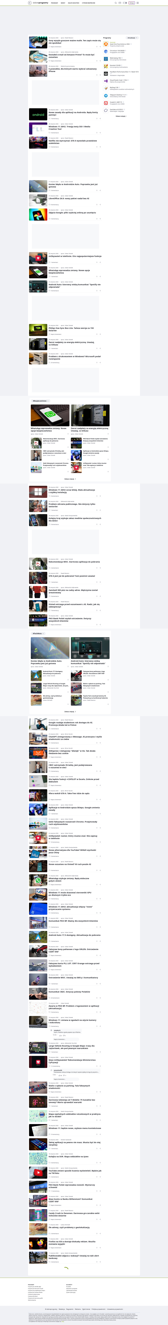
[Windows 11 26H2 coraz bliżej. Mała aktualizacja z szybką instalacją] (38, 492)
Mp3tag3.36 (114, 87)
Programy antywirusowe (117, 46)
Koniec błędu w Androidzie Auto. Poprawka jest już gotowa (73, 185)
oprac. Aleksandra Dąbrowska (69, 52)
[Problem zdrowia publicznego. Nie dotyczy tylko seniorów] (38, 506)
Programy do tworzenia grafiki (35, 1298)
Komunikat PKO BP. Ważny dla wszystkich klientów (73, 921)
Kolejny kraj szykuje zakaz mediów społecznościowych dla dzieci (75, 519)
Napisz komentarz (56, 46)
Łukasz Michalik (47, 700)
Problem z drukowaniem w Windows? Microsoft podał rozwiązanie (75, 357)
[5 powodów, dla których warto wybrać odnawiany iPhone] (38, 71)
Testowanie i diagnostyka (117, 75)
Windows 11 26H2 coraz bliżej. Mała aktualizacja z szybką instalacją (72, 491)
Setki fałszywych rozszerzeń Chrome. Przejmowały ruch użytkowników (56, 464)
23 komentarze (55, 998)
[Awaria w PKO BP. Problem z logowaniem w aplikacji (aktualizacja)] (38, 1008)
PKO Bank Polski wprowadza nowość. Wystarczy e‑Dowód (72, 1186)
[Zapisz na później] (97, 46)
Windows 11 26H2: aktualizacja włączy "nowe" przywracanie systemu (71, 907)
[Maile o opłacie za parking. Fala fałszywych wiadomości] (76, 688)
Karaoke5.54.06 (115, 65)
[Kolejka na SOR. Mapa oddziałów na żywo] (38, 1158)
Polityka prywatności (98, 1309)
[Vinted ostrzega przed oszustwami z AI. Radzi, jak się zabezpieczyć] (38, 606)
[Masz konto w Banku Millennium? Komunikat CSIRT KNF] (38, 1201)
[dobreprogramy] (42, 3)
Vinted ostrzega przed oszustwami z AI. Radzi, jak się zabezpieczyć (74, 605)
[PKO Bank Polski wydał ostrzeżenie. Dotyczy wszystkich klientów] (76, 443)
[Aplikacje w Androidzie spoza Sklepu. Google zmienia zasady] (76, 455)
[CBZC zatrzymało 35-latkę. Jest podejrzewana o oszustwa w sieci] (36, 455)
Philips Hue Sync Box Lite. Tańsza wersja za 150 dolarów (71, 329)
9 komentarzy (55, 1026)
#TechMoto (37, 633)
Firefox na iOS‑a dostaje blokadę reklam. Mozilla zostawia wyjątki (72, 1242)
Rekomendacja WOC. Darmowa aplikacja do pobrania (54, 440)
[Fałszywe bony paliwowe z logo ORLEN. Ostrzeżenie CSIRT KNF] (76, 675)
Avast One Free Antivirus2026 (120, 44)
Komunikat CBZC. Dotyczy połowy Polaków (69, 991)
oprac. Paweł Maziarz (67, 38)
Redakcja (62, 1309)
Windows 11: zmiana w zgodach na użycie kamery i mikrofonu (72, 1021)
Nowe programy (32, 1300)
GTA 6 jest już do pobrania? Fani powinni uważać (72, 576)
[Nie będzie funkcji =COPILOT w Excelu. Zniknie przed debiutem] (38, 781)
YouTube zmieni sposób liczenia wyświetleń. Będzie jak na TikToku (75, 1171)
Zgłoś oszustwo (73, 3)
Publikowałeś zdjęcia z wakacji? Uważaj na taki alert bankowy (74, 1256)
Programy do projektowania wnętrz (36, 1290)
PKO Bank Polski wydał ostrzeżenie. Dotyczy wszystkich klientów (95, 440)
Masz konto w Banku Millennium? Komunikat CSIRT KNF (70, 1200)
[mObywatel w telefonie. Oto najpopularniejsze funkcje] (38, 258)
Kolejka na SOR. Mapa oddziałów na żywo (68, 1156)
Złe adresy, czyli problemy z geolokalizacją (52, 697)
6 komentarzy (55, 771)
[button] (137, 2)
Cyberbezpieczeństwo (71, 1290)
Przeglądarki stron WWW (117, 52)
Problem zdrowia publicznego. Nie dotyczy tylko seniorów (72, 505)
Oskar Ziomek (65, 1003)
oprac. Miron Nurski (67, 734)
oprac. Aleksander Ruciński (51, 688)
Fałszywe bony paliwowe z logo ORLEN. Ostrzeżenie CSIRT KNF (94, 672)
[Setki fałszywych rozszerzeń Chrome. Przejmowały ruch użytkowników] (36, 467)
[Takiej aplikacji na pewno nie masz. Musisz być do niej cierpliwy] (38, 1144)
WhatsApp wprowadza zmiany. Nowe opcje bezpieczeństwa (69, 271)
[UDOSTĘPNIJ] (100, 46)
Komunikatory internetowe (117, 96)
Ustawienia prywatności (115, 1309)
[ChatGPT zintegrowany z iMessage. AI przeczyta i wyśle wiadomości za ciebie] (38, 739)
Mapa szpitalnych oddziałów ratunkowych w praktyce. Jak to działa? (75, 1115)
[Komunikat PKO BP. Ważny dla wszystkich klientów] (38, 923)
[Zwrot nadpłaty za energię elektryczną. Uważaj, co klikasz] (38, 344)
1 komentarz (54, 262)
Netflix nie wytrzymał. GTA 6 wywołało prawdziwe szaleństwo (73, 141)
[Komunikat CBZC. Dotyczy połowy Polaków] (38, 994)
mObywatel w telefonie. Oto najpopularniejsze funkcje (75, 256)
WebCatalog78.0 (115, 58)
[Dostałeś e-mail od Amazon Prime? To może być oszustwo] (38, 57)
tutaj (63, 1321)
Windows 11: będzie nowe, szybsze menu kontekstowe (75, 1128)
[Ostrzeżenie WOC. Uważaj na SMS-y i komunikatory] (38, 979)
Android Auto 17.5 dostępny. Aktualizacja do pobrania (53, 672)
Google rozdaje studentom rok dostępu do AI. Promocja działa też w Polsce (71, 723)
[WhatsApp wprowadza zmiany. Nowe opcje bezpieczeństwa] (38, 272)
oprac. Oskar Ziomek (67, 110)
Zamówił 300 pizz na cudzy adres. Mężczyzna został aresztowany (73, 591)
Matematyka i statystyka (117, 111)
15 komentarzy (55, 1134)
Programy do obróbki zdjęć (34, 1286)
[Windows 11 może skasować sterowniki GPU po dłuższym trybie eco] (38, 894)
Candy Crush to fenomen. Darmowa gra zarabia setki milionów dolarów (74, 1214)
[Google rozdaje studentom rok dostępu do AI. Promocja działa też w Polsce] (38, 724)
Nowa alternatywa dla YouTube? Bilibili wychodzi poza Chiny (72, 851)
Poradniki (68, 1286)
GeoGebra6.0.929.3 (116, 109)
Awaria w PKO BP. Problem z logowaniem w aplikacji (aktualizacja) (74, 1007)
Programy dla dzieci (33, 1296)
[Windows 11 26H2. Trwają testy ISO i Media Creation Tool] (38, 128)
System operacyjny (70, 1292)
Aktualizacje (131, 38)
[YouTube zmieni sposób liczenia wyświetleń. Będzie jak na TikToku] (38, 1173)
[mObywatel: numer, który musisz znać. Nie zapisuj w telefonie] (76, 467)
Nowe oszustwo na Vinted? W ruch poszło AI (70, 864)
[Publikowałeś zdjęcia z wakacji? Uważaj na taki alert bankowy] (38, 1258)
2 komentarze (55, 568)
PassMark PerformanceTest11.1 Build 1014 (124, 72)
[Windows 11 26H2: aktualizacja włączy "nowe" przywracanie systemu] (38, 909)
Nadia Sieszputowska (67, 1111)
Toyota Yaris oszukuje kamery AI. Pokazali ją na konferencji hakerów (95, 697)
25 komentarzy (55, 362)
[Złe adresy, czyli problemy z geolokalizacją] (36, 700)
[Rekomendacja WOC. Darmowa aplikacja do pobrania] (36, 443)
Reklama (78, 1309)
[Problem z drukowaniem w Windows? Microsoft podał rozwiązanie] (38, 358)
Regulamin (69, 1309)
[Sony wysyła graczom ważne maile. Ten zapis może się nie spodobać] (38, 42)
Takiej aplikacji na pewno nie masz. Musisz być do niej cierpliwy (74, 1143)
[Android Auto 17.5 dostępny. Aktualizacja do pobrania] (36, 675)
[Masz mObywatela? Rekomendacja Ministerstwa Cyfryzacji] (38, 1062)
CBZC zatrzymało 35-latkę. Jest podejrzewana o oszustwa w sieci (54, 452)
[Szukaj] (115, 2)
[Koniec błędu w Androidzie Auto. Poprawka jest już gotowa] (38, 186)
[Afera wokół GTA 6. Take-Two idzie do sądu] (38, 795)
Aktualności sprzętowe (71, 1288)
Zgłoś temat (86, 1309)
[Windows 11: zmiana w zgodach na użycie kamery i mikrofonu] (38, 1022)
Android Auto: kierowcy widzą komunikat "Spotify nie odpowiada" (75, 285)
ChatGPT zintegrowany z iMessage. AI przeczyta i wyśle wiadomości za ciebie (75, 737)
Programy (54, 3)
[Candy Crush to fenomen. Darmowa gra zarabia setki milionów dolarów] (38, 1215)
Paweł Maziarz (65, 573)
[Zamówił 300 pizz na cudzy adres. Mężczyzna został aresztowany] (38, 592)
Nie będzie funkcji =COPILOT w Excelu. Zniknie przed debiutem (74, 780)
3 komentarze (55, 190)
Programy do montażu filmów (35, 1292)
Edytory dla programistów (117, 82)
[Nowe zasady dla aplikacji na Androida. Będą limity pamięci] (38, 114)
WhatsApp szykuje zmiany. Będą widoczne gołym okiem (69, 879)
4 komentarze (55, 133)
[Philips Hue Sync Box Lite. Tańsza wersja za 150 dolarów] (38, 330)
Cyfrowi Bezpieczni (88, 3)
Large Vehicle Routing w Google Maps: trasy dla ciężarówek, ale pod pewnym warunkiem (55, 685)
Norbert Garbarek (66, 1140)
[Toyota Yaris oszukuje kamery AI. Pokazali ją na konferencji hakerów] (76, 700)
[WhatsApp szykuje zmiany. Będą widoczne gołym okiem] (38, 880)
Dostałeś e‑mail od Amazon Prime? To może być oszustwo (71, 55)
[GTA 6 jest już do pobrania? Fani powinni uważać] (38, 578)
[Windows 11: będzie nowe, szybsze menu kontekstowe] (38, 1130)
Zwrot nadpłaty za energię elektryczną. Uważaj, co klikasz (71, 343)
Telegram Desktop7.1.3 (117, 95)
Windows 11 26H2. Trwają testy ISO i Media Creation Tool (69, 127)
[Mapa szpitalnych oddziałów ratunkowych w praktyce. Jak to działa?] (38, 1116)
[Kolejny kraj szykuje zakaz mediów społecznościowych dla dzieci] (38, 520)
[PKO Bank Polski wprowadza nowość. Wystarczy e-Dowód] (38, 1187)
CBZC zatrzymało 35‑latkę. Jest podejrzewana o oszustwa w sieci (70, 766)
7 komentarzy (55, 118)
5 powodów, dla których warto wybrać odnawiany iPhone (73, 70)
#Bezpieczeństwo (39, 401)
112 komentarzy (55, 1066)
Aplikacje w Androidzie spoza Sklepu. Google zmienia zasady (96, 452)
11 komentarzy (55, 1191)
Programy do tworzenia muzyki (35, 1288)
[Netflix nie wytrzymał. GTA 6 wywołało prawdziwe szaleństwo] (38, 143)
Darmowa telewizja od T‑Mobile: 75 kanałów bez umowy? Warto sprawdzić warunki (72, 1101)
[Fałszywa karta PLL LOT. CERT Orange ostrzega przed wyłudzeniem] (38, 965)
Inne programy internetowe (118, 60)
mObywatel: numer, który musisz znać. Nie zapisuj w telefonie (94, 464)
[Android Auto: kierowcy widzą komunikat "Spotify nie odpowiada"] (38, 286)
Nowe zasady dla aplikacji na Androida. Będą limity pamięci (73, 113)
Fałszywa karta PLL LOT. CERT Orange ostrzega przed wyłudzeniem (74, 964)
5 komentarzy (55, 219)
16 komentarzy (55, 842)
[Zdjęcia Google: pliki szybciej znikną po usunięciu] (38, 215)
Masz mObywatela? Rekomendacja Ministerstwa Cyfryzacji (72, 1061)
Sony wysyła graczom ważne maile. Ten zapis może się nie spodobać (75, 41)
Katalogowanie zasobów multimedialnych (122, 89)
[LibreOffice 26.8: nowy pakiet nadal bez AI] (38, 200)
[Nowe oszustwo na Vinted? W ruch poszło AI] (38, 866)
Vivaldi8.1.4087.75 (116, 102)
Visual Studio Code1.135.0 (118, 80)
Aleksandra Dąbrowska (67, 501)
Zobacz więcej (69, 479)
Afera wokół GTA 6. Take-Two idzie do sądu (69, 793)
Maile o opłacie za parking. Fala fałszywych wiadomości (94, 685)
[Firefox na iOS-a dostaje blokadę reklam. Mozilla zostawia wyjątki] (38, 1243)
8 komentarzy (55, 204)
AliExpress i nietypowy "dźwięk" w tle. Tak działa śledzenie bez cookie (72, 752)
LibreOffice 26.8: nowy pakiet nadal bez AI (69, 198)
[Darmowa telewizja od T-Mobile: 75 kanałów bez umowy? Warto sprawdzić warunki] (38, 1102)
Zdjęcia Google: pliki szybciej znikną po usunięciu (72, 212)
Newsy (63, 3)
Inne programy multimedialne (119, 67)
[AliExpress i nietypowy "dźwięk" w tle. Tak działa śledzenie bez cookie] (38, 753)
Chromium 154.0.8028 (117, 51)
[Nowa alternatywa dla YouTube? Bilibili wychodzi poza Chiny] (38, 852)
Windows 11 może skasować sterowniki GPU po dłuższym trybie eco (70, 893)
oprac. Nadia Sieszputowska (69, 515)
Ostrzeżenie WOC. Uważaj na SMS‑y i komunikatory (73, 977)
